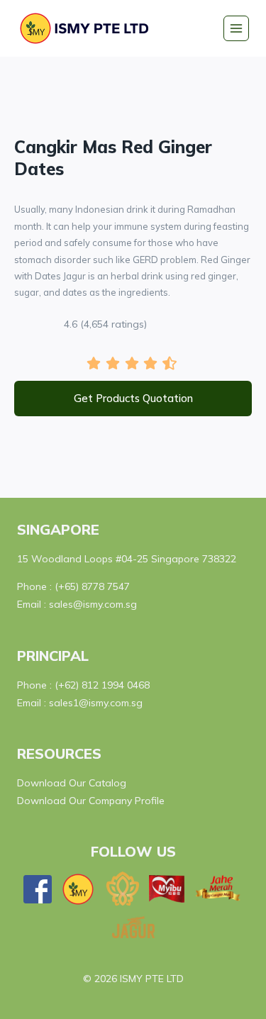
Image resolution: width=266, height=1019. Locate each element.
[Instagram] (78, 889)
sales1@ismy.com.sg (96, 702)
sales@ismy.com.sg (93, 604)
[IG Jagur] (133, 927)
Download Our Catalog (71, 782)
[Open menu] (236, 28)
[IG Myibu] (166, 888)
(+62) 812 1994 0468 (102, 685)
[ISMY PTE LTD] (88, 28)
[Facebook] (37, 889)
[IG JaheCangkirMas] (218, 888)
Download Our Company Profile (91, 800)
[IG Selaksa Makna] (122, 888)
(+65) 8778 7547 (92, 586)
